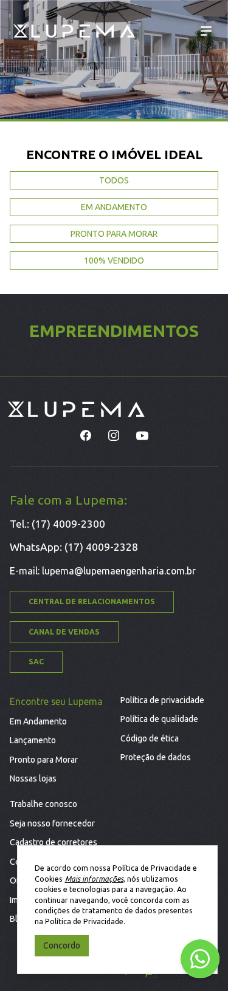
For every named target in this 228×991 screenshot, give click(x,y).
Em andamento (114, 207)
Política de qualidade (159, 719)
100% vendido (114, 260)
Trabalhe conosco (43, 804)
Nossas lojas (33, 778)
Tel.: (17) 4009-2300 (57, 524)
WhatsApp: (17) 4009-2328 (74, 547)
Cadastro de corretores (53, 842)
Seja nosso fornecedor (52, 823)
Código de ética (149, 738)
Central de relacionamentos (92, 601)
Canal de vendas (64, 632)
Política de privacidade (162, 700)
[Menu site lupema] (206, 31)
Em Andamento (38, 721)
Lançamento (33, 740)
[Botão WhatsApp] (200, 958)
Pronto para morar (114, 234)
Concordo (61, 945)
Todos (114, 180)
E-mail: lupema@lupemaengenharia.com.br (103, 570)
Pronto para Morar (44, 760)
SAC (36, 662)
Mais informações (94, 879)
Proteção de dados (155, 757)
